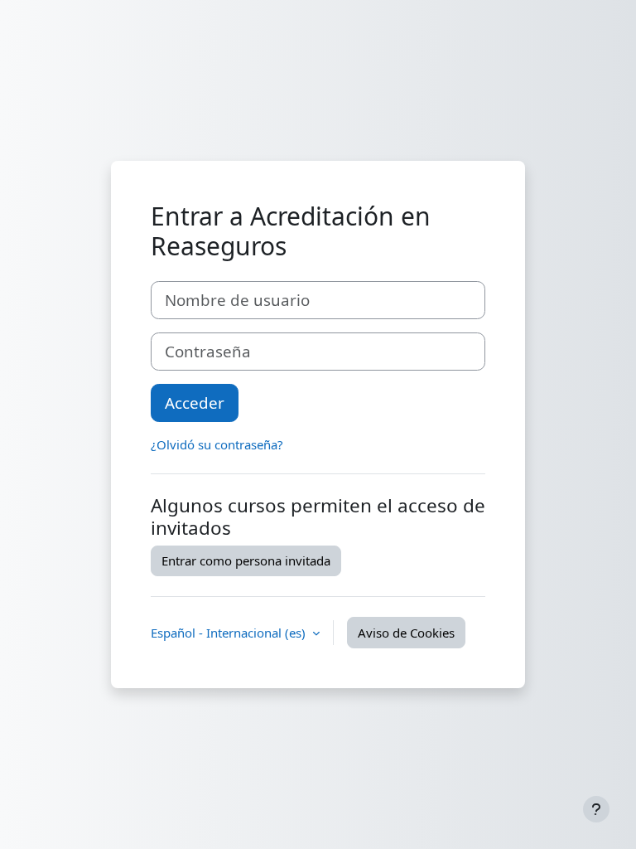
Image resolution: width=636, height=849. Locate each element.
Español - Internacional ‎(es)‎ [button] (230, 632)
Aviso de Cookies (406, 632)
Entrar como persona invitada (245, 560)
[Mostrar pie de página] (596, 809)
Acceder (194, 402)
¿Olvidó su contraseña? (217, 444)
